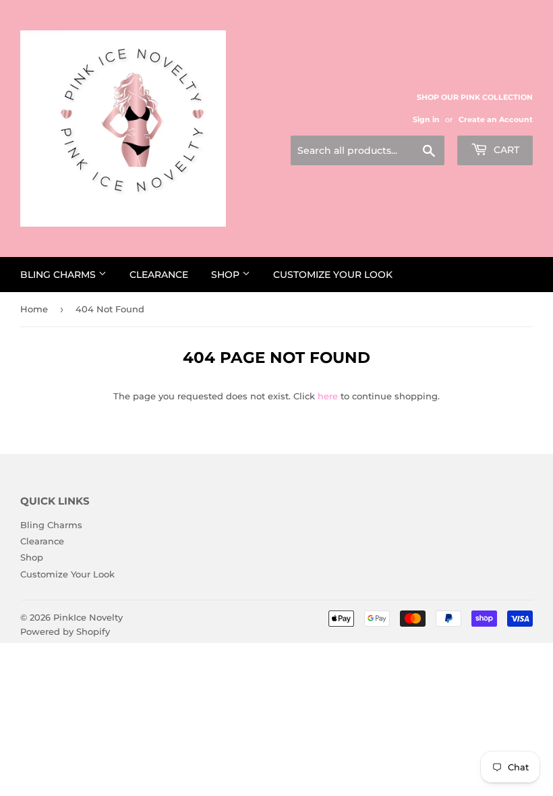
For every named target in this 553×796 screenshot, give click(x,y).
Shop (226, 274)
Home (34, 309)
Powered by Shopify (65, 631)
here (328, 396)
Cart (505, 150)
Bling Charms (59, 274)
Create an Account (496, 119)
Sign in (426, 119)
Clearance (158, 274)
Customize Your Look (332, 274)
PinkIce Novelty (88, 617)
